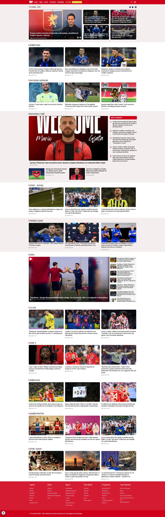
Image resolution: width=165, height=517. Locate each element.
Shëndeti (86, 495)
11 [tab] (42, 38)
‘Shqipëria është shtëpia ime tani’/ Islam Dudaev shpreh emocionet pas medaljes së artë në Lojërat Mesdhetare (82, 440)
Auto (49, 498)
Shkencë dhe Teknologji (54, 495)
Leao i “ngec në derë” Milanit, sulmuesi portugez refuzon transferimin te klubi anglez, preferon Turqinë (45, 370)
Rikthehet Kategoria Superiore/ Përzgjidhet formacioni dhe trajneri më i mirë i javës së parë (81, 107)
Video (41, 2)
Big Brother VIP (106, 488)
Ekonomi (31, 495)
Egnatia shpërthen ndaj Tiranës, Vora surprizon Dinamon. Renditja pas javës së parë (117, 107)
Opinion (50, 488)
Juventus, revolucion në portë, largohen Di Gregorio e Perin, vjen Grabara (79, 369)
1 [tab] (30, 38)
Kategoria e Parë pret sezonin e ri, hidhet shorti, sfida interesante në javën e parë (56, 172)
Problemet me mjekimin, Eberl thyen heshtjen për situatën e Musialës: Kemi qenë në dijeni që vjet (118, 406)
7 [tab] (37, 38)
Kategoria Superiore (39, 80)
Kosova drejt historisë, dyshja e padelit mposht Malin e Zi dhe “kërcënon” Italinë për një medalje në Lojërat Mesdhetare (81, 212)
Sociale (31, 498)
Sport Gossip (36, 448)
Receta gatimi (87, 500)
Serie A (33, 342)
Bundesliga (35, 380)
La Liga (33, 307)
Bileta (121, 490)
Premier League (36, 220)
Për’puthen (105, 490)
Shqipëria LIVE (106, 493)
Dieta (85, 498)
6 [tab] (36, 38)
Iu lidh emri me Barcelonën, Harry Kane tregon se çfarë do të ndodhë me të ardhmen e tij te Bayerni (46, 406)
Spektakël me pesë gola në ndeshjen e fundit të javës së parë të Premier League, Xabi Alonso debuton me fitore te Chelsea (117, 246)
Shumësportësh (37, 413)
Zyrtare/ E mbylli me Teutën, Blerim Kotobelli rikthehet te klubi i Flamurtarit (96, 172)
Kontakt (122, 493)
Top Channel (125, 485)
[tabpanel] (55, 24)
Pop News (53, 2)
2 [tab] (31, 38)
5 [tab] (35, 38)
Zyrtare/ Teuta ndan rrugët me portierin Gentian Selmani (45, 107)
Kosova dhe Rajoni (52, 493)
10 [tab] (41, 38)
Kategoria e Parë (37, 113)
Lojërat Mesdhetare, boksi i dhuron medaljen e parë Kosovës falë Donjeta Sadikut (45, 440)
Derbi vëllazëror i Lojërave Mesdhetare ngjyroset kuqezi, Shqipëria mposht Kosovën (46, 211)
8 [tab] (38, 38)
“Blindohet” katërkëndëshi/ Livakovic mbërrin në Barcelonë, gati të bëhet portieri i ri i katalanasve (45, 334)
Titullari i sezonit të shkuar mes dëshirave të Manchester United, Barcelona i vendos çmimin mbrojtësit (81, 334)
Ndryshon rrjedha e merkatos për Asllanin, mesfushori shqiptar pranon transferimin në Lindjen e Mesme (116, 72)
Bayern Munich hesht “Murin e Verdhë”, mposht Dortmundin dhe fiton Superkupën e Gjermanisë (81, 406)
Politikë (31, 488)
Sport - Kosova (36, 185)
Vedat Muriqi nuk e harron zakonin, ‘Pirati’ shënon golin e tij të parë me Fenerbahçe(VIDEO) (118, 211)
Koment (50, 490)
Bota (50, 485)
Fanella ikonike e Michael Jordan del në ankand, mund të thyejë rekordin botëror (45, 475)
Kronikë (31, 490)
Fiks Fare (104, 495)
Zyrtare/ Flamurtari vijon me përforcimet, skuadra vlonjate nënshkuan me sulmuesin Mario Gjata (67, 164)
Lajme (36, 2)
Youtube (68, 2)
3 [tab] (32, 38)
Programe (60, 2)
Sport (46, 2)
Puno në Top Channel (126, 495)
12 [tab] (43, 38)
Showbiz (86, 488)
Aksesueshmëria (124, 502)
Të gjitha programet (107, 500)
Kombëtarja (35, 45)
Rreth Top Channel (125, 488)
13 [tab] (44, 38)
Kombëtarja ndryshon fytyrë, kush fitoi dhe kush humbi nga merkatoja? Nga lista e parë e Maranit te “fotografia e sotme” (124, 140)
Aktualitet (32, 493)
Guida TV (104, 502)
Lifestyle (86, 490)
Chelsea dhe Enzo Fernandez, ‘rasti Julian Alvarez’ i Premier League (46, 245)
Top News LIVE (77, 2)
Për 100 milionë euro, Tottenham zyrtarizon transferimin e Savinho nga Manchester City (80, 245)
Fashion (86, 493)
